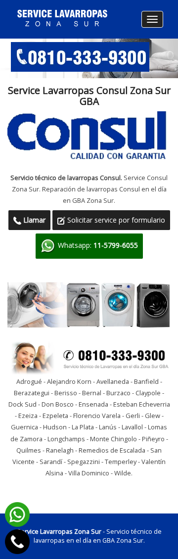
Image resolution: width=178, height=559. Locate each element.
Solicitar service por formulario (115, 220)
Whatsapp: (97, 245)
